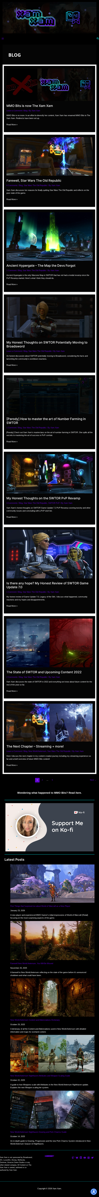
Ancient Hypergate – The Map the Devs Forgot (40, 265)
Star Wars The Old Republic (35, 185)
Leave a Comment (14, 110)
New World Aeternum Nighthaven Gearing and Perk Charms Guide (38, 1132)
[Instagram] (88, 1158)
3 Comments (11, 503)
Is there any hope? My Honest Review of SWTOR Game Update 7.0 (47, 585)
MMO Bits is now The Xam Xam (29, 106)
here (78, 792)
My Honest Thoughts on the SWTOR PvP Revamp (43, 498)
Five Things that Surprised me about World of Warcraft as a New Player (40, 906)
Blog (25, 110)
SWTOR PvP (54, 503)
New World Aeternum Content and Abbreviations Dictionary (35, 1020)
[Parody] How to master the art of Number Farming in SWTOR (46, 421)
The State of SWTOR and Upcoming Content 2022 (44, 672)
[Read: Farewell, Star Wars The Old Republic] (49, 156)
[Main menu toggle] (3, 38)
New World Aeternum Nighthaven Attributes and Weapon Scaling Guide (40, 1076)
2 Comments (11, 677)
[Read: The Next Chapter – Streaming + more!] (49, 722)
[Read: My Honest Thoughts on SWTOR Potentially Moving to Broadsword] (49, 317)
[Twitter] (92, 1158)
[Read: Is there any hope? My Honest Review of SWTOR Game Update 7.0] (49, 554)
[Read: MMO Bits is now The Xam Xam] (49, 84)
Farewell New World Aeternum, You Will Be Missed (31, 963)
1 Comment (11, 270)
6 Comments (11, 185)
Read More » (11, 124)
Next (93, 780)
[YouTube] (85, 1158)
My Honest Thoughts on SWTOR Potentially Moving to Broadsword (47, 344)
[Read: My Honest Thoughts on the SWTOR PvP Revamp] (49, 474)
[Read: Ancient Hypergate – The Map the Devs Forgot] (49, 236)
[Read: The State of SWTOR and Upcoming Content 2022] (49, 643)
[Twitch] (73, 1158)
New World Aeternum (37, 751)
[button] (98, 38)
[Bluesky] (77, 1158)
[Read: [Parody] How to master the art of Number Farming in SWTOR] (49, 396)
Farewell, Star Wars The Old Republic (33, 180)
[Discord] (81, 1158)
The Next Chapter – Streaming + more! (35, 746)
